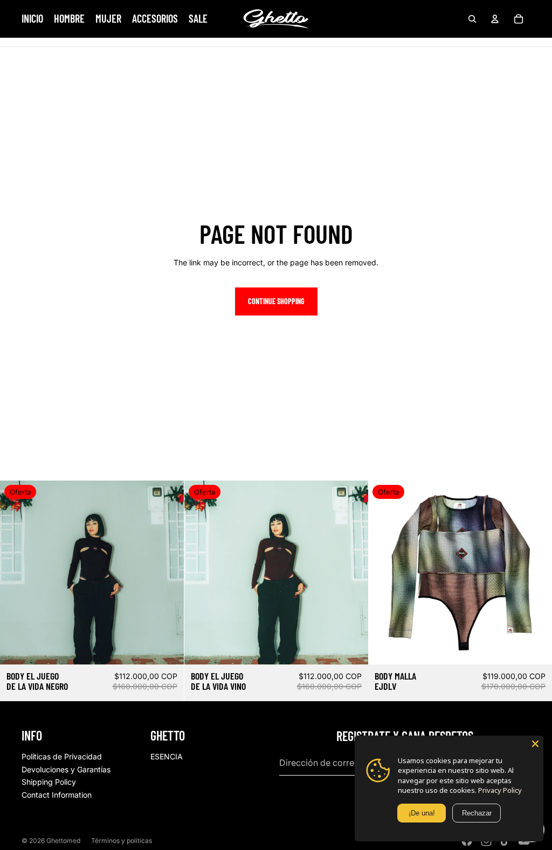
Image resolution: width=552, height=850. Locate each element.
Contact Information (57, 794)
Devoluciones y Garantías (66, 769)
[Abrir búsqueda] (472, 19)
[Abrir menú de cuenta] (495, 19)
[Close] (535, 743)
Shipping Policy (49, 781)
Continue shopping (276, 301)
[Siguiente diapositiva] (167, 572)
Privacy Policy (500, 790)
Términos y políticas (121, 841)
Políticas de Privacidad (62, 756)
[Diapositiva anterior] (16, 572)
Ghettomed (63, 841)
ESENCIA (166, 756)
